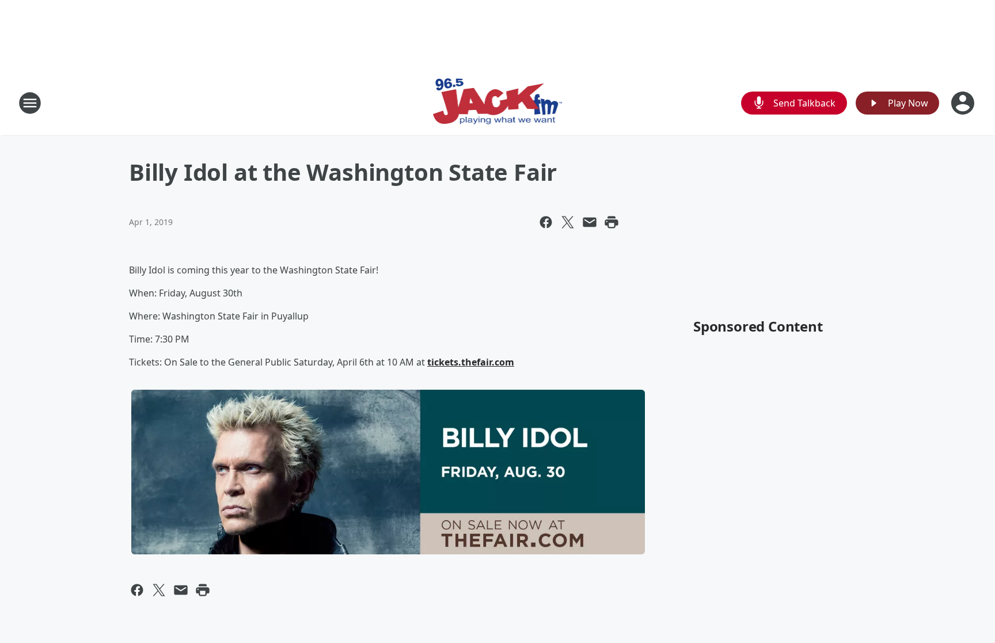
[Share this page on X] (568, 222)
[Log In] (964, 103)
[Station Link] (498, 103)
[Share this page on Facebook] (546, 222)
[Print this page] (611, 222)
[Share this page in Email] (590, 222)
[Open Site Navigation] (29, 103)
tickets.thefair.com (470, 362)
